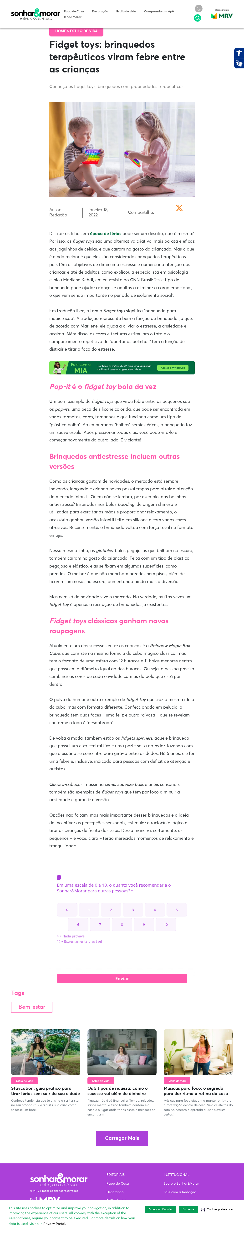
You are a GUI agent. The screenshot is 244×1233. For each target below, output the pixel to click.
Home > (62, 31)
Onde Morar (72, 17)
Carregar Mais (122, 1138)
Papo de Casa (74, 11)
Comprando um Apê (159, 11)
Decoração (100, 11)
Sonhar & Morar (35, 10)
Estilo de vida (126, 11)
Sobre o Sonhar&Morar (181, 1183)
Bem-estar (32, 1007)
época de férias (105, 234)
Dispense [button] (188, 1209)
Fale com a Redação (180, 1192)
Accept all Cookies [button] (160, 1209)
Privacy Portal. (54, 1224)
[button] (217, 1209)
